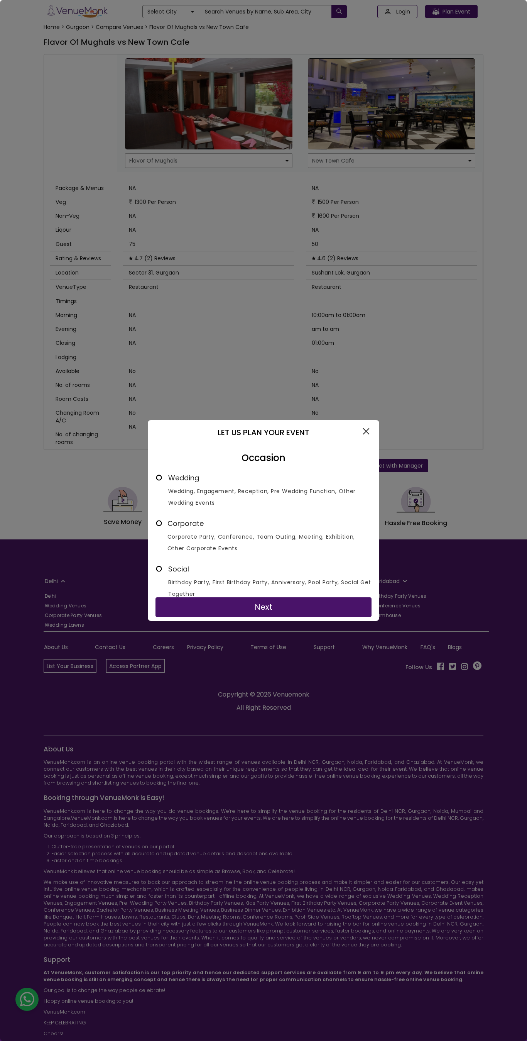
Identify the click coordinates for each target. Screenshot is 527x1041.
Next (263, 607)
